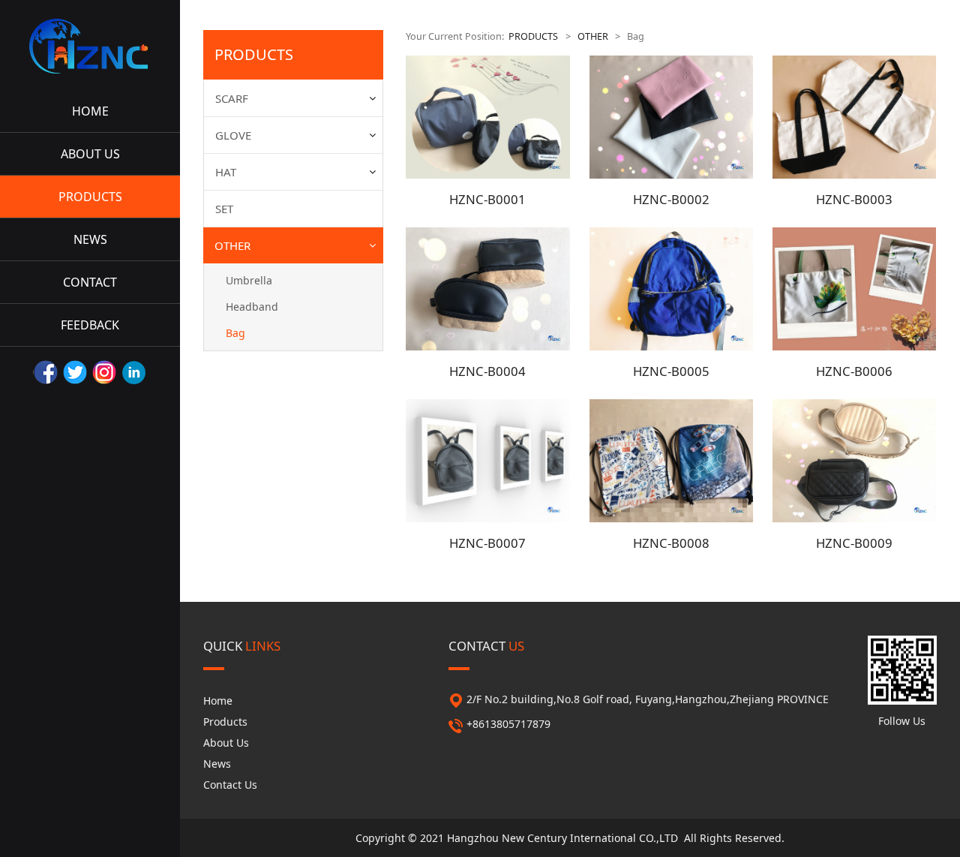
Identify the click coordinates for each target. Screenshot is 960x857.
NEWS (90, 239)
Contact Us (230, 784)
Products (225, 721)
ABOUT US (90, 154)
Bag (235, 333)
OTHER (232, 245)
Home (217, 700)
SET (224, 208)
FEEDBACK (90, 325)
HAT (225, 171)
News (217, 763)
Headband (252, 306)
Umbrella (249, 280)
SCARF (231, 98)
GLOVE (233, 135)
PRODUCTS (90, 196)
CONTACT (90, 282)
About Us (226, 742)
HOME (90, 111)
